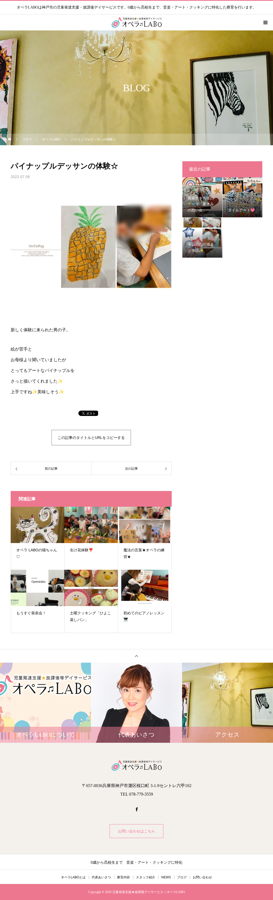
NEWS (166, 877)
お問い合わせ (202, 877)
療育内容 (123, 877)
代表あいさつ (101, 877)
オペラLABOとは (73, 877)
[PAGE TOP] (136, 656)
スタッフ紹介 (145, 877)
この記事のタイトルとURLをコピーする (91, 437)
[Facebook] (136, 809)
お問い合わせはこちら (136, 831)
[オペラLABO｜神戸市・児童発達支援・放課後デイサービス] (136, 765)
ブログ (182, 877)
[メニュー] (265, 22)
